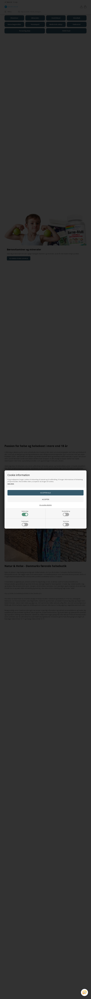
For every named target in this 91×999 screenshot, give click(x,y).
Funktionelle (24, 521)
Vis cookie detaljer (45, 505)
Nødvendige (25, 511)
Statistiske (66, 521)
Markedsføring (66, 511)
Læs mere (10, 484)
